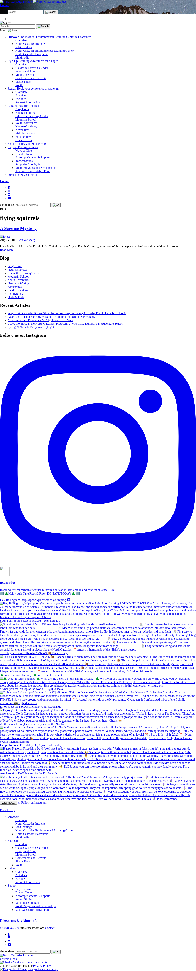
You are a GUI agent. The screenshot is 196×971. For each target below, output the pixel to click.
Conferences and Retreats (30, 78)
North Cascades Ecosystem (31, 54)
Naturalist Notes (25, 112)
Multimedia (22, 57)
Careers (4, 958)
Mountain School (25, 74)
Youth (19, 85)
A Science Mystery (18, 228)
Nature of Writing (26, 126)
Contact (49, 927)
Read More (7, 250)
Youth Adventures (26, 123)
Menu (3, 30)
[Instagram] (9, 191)
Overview (21, 40)
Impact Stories (24, 161)
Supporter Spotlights (27, 164)
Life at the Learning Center (31, 116)
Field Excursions (25, 133)
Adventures (22, 129)
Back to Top (7, 810)
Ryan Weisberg (26, 240)
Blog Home (22, 109)
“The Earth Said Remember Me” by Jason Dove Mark (40, 320)
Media (14, 958)
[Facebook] (9, 187)
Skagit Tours (23, 81)
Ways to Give (23, 150)
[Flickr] (9, 194)
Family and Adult (25, 71)
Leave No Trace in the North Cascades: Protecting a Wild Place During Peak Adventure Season (65, 323)
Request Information (27, 102)
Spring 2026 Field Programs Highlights (31, 327)
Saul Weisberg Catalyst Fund (32, 171)
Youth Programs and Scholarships (35, 167)
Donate (4, 5)
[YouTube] (9, 198)
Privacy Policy (42, 965)
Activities (21, 95)
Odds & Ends (23, 140)
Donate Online (24, 154)
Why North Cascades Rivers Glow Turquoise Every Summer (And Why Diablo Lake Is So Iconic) (67, 313)
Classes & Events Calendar (31, 67)
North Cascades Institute (30, 43)
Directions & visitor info (19, 921)
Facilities (20, 98)
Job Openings (23, 47)
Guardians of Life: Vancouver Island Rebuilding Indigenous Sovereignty (51, 316)
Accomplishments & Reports (32, 157)
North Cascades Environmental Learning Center (44, 50)
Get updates (7, 204)
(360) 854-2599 (9, 927)
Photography (23, 136)
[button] (2, 19)
